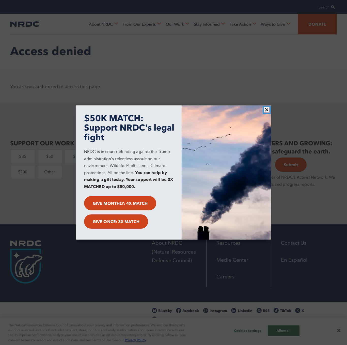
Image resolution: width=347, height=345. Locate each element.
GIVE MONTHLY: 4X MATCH (120, 203)
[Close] (266, 109)
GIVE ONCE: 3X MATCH (116, 221)
